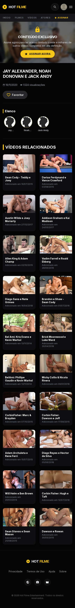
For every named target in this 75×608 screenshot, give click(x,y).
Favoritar (15, 95)
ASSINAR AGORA (38, 54)
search (55, 7)
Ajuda (52, 571)
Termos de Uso (35, 571)
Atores (45, 17)
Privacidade (15, 571)
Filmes (19, 17)
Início (7, 17)
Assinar (61, 17)
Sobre (62, 571)
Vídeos (32, 17)
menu (71, 7)
